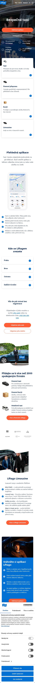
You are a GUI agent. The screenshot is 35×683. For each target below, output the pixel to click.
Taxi (16, 3)
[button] (32, 3)
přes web (16, 313)
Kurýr (20, 3)
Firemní (25, 3)
